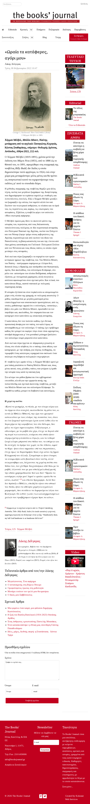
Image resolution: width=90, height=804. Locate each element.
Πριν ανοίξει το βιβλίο (78, 530)
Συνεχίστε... (67, 786)
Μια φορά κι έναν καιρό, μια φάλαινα (25, 608)
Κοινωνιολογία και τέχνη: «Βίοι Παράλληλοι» (81, 246)
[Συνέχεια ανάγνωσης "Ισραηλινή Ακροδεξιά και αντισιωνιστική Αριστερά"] (69, 370)
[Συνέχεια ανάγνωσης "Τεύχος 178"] (75, 76)
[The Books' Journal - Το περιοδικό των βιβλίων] (45, 16)
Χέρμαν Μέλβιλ (24, 529)
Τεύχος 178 (75, 91)
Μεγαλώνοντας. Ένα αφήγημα (22, 581)
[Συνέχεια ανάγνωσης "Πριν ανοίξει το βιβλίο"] (69, 532)
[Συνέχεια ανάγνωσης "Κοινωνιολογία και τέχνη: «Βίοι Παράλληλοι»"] (69, 249)
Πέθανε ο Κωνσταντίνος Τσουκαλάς (80, 345)
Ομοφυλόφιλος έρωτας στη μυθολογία (25, 588)
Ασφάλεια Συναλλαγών (15, 764)
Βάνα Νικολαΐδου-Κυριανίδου (78, 288)
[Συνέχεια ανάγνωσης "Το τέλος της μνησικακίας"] (69, 114)
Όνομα (8, 685)
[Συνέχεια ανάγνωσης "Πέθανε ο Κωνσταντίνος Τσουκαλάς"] (69, 348)
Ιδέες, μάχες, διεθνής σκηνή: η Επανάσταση (28, 631)
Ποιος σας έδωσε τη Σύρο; (78, 197)
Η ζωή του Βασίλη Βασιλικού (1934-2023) (27, 614)
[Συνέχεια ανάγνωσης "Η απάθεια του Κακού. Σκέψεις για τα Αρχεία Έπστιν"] (69, 224)
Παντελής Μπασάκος (46, 621)
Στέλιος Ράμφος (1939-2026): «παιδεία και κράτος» (79, 395)
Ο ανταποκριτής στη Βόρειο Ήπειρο (24, 585)
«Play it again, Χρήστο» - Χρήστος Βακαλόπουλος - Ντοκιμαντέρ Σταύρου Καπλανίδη (75, 578)
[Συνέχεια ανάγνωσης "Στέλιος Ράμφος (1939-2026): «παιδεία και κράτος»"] (69, 398)
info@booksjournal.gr (15, 759)
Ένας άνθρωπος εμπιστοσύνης (22, 621)
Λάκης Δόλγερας (13, 64)
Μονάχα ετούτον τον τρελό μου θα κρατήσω (28, 591)
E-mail (35, 685)
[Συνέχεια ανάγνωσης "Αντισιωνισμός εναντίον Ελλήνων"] (69, 283)
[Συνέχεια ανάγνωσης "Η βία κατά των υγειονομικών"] (69, 180)
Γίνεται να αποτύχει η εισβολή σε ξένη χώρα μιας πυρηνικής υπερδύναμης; (80, 152)
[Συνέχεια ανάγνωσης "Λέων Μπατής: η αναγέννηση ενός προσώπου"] (69, 307)
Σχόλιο (8, 658)
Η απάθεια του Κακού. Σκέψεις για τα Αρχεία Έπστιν (79, 221)
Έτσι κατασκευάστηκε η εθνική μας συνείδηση (29, 625)
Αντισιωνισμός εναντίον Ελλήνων (80, 279)
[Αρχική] (4, 29)
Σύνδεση (84, 4)
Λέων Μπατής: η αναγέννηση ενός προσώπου (79, 304)
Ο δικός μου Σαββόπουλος (20, 595)
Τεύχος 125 (10, 529)
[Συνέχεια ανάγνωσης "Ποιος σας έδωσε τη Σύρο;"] (69, 199)
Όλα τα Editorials (77, 125)
